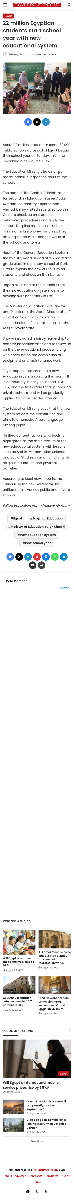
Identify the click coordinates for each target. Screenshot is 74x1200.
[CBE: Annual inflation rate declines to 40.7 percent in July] (19, 985)
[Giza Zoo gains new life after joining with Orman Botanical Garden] (13, 1125)
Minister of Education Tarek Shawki (38, 526)
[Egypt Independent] (37, 5)
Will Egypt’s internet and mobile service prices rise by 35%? (31, 1085)
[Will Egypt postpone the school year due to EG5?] (19, 942)
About (8, 1176)
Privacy (65, 1176)
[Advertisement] (37, 754)
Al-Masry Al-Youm (18, 54)
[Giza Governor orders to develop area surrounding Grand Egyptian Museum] (55, 985)
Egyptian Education (48, 518)
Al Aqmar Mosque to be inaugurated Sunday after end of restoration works (55, 957)
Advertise (20, 1176)
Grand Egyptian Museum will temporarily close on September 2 (46, 1105)
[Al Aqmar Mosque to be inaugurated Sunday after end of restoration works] (55, 939)
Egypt (8, 16)
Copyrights (51, 1176)
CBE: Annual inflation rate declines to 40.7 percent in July (17, 1001)
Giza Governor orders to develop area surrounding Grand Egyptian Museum (54, 1003)
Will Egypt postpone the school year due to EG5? (18, 961)
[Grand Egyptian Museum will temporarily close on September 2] (13, 1107)
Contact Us (35, 1176)
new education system (38, 535)
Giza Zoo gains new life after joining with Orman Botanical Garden (47, 1124)
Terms (37, 1182)
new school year (38, 543)
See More (37, 1141)
